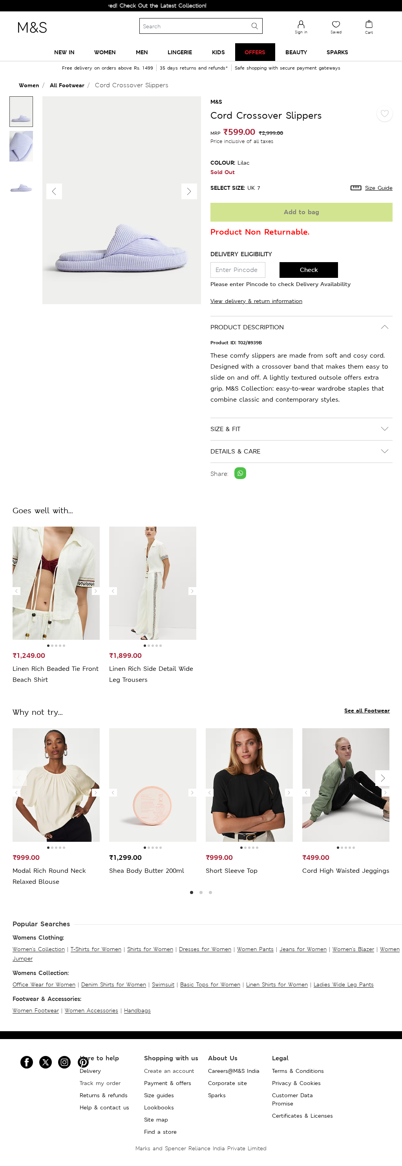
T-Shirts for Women (96, 949)
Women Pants (255, 949)
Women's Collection (39, 949)
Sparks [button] (337, 52)
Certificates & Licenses (302, 1115)
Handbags (137, 1010)
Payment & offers (167, 1083)
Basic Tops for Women (210, 984)
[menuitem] (64, 52)
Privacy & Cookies (296, 1083)
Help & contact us (104, 1107)
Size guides (159, 1095)
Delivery (90, 1070)
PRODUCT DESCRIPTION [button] (247, 327)
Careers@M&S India (233, 1070)
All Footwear (67, 85)
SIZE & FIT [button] (225, 429)
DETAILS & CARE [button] (235, 451)
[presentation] (16, 591)
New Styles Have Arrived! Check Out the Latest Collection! (114, 5)
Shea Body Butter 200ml (146, 871)
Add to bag (301, 212)
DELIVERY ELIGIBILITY (241, 254)
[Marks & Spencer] (32, 35)
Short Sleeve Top (232, 871)
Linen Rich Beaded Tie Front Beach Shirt (56, 674)
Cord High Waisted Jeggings (345, 871)
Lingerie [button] (180, 52)
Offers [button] (255, 52)
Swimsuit (163, 984)
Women (29, 85)
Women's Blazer (353, 949)
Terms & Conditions (298, 1070)
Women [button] (105, 52)
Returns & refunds (104, 1095)
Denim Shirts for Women (113, 984)
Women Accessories (91, 1010)
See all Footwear (367, 710)
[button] (189, 191)
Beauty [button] (296, 52)
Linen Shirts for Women (277, 984)
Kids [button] (218, 52)
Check (309, 270)
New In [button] (64, 52)
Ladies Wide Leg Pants (344, 984)
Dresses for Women (205, 949)
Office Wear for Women (44, 984)
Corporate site (227, 1083)
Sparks (217, 1095)
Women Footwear (36, 1010)
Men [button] (142, 52)
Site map (156, 1119)
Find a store (160, 1131)
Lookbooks (159, 1107)
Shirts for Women (150, 949)
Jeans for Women (303, 949)
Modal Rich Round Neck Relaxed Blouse (49, 876)
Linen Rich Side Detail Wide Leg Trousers (151, 674)
